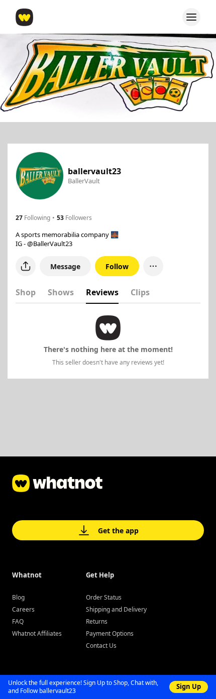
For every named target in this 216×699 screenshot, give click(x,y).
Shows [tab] (61, 292)
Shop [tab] (26, 292)
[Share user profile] (26, 266)
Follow (117, 266)
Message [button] (65, 266)
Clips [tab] (140, 292)
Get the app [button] (118, 530)
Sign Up (188, 686)
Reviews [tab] (102, 292)
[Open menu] (191, 17)
